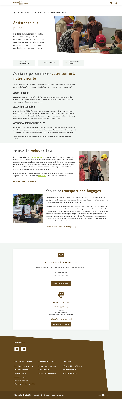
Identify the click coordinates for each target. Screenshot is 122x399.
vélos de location (36, 157)
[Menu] (119, 2)
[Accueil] (21, 3)
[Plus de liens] (111, 3)
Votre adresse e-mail (61, 272)
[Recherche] (116, 2)
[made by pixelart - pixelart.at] (103, 395)
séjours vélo (42, 176)
